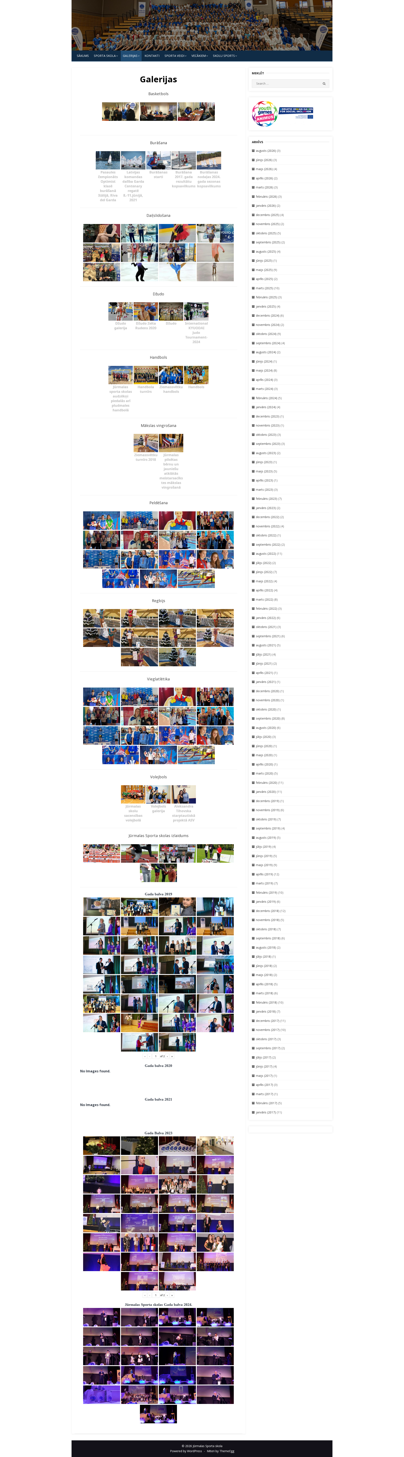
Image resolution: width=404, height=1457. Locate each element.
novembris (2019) (268, 810)
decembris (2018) (267, 911)
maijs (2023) (264, 471)
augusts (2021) (266, 645)
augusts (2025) (266, 251)
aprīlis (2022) (264, 590)
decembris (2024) (267, 315)
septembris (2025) (268, 242)
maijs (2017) (264, 1076)
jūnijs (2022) (264, 572)
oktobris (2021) (266, 627)
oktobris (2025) (266, 233)
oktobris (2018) (266, 929)
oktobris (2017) (266, 1039)
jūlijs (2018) (263, 956)
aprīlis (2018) (264, 984)
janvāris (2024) (266, 407)
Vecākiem (198, 56)
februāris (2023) (266, 499)
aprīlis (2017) (264, 1085)
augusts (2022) (266, 554)
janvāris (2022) (266, 618)
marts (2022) (264, 599)
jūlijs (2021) (263, 654)
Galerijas (130, 56)
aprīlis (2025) (264, 279)
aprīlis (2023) (264, 480)
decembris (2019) (267, 801)
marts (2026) (264, 187)
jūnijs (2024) (264, 361)
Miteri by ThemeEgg (220, 1451)
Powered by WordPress (186, 1451)
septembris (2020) (268, 718)
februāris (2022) (266, 609)
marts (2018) (264, 993)
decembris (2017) (267, 1021)
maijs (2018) (264, 975)
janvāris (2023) (266, 508)
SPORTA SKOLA (105, 56)
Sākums (83, 56)
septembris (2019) (268, 828)
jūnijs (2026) (264, 160)
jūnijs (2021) (264, 663)
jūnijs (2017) (264, 1066)
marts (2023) (264, 490)
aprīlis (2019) (264, 874)
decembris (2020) (267, 691)
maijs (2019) (264, 865)
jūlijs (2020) (263, 737)
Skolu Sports (224, 56)
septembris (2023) (268, 444)
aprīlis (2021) (264, 673)
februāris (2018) (266, 1002)
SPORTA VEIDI (174, 56)
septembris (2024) (268, 343)
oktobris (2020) (266, 709)
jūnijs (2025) (264, 261)
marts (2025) (264, 288)
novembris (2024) (268, 325)
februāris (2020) (266, 783)
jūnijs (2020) (264, 746)
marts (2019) (264, 883)
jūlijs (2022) (263, 563)
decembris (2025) (267, 215)
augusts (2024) (266, 352)
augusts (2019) (266, 838)
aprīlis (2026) (264, 178)
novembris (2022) (268, 526)
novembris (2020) (268, 700)
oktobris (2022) (266, 535)
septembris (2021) (268, 636)
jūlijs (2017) (263, 1057)
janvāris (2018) (266, 1011)
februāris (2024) (266, 398)
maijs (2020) (264, 755)
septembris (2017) (268, 1048)
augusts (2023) (266, 453)
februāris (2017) (266, 1103)
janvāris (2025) (266, 306)
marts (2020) (264, 773)
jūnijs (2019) (264, 856)
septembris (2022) (268, 545)
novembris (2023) (268, 425)
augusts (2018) (266, 947)
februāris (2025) (266, 297)
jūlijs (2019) (263, 847)
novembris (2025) (268, 224)
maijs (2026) (264, 169)
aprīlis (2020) (264, 764)
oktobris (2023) (266, 435)
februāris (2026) (266, 197)
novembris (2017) (268, 1030)
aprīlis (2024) (264, 380)
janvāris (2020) (266, 792)
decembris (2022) (267, 517)
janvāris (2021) (266, 682)
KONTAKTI (152, 56)
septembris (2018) (268, 938)
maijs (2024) (264, 370)
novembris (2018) (268, 920)
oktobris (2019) (266, 819)
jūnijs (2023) (264, 462)
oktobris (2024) (266, 334)
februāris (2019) (266, 892)
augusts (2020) (266, 728)
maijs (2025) (264, 270)
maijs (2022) (264, 581)
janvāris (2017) (266, 1112)
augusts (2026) (266, 151)
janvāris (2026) (266, 206)
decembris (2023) (267, 416)
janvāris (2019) (266, 902)
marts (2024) (264, 389)
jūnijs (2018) (264, 966)
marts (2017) (264, 1094)
